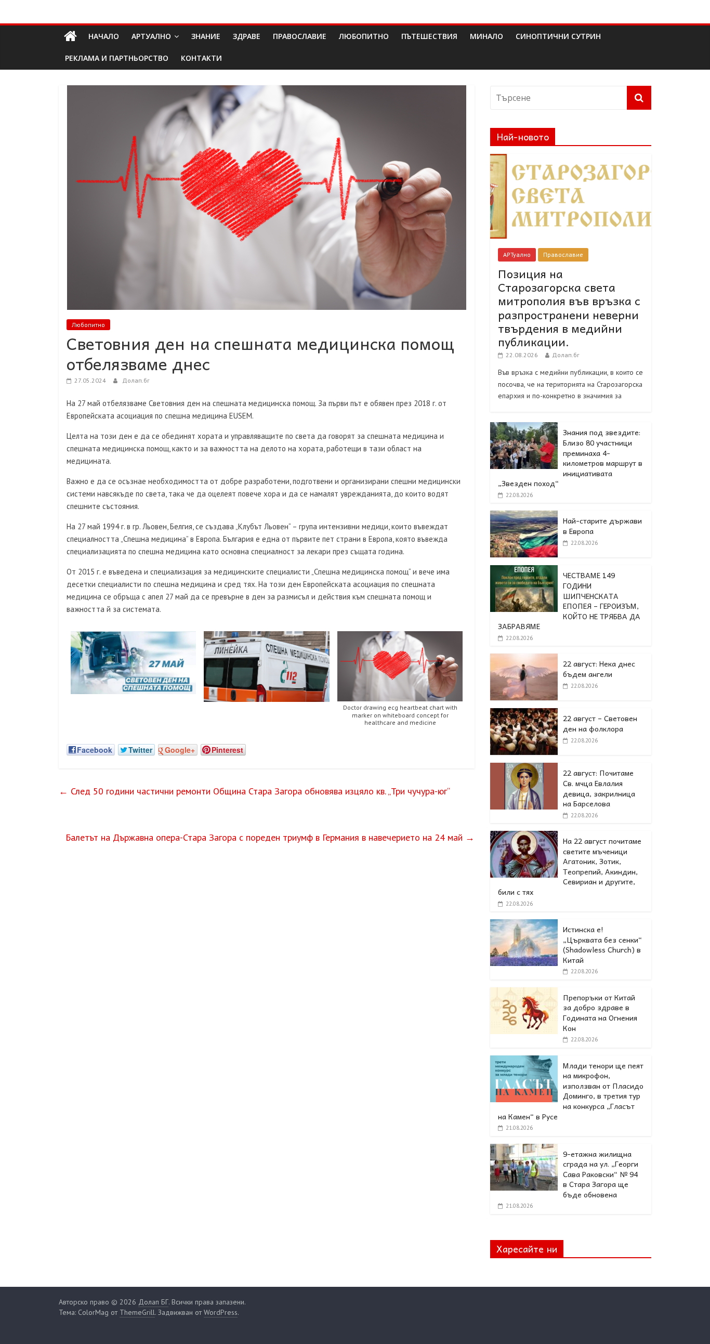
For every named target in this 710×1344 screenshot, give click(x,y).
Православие (563, 254)
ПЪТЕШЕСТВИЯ (429, 36)
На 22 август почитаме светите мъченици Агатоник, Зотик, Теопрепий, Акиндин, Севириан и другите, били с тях (569, 866)
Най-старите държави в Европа (602, 526)
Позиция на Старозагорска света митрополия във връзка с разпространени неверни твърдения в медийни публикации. (569, 307)
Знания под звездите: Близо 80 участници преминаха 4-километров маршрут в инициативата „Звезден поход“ (570, 457)
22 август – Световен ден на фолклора (600, 723)
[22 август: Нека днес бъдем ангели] (524, 659)
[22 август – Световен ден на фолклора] (524, 714)
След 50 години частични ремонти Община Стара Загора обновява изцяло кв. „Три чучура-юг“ (254, 791)
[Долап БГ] (70, 36)
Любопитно (88, 325)
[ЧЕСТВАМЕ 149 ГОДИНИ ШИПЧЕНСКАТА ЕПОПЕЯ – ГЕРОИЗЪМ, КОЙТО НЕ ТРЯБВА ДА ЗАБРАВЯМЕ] (524, 571)
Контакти (201, 58)
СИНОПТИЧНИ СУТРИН (558, 36)
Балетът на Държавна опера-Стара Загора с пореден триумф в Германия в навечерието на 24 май (270, 837)
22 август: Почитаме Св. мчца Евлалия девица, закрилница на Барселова (599, 788)
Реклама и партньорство (116, 58)
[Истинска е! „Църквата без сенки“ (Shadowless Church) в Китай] (524, 925)
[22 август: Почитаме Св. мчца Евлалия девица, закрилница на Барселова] (524, 768)
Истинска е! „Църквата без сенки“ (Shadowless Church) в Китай (602, 944)
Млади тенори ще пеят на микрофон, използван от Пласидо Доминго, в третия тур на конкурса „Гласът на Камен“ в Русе (570, 1091)
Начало (103, 36)
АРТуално (151, 36)
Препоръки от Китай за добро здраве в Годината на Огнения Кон (600, 1012)
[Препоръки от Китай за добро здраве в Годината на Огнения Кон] (524, 993)
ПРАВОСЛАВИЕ (299, 36)
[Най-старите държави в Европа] (524, 516)
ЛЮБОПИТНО (364, 36)
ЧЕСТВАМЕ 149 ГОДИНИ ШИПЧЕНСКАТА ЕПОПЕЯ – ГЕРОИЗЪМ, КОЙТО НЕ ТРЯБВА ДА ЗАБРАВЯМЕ (569, 600)
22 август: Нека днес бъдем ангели (599, 669)
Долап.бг (136, 380)
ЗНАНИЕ (205, 36)
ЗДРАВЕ (246, 36)
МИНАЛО (486, 36)
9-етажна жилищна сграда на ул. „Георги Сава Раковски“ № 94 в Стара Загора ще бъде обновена (600, 1174)
